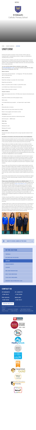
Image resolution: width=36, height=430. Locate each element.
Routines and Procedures (12, 257)
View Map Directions (8, 303)
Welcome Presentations (12, 270)
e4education (30, 310)
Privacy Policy (5, 310)
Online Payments (10, 264)
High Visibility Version (26, 309)
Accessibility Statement (13, 309)
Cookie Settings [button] (14, 310)
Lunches (8, 267)
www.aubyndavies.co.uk (8, 67)
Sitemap (3, 309)
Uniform (8, 260)
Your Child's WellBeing (11, 277)
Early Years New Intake (11, 274)
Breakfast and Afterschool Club (14, 280)
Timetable (8, 254)
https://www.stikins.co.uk (20, 183)
